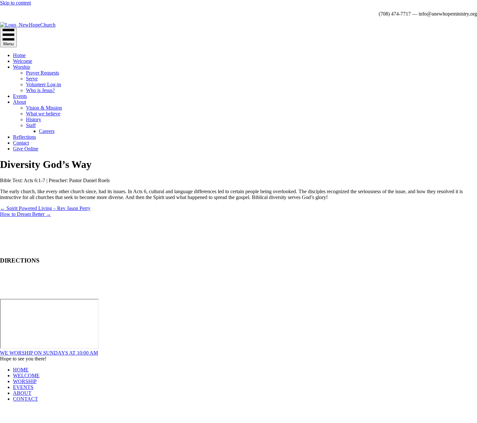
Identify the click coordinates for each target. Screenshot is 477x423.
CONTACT (25, 399)
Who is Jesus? (40, 90)
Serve (32, 78)
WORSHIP (25, 381)
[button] (49, 353)
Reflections (24, 137)
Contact (21, 143)
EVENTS (23, 387)
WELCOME (26, 375)
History (33, 119)
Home (19, 55)
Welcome (22, 61)
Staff (31, 125)
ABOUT (22, 393)
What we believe (43, 113)
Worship (21, 67)
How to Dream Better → (25, 214)
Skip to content (15, 3)
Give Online (25, 148)
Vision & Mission (44, 108)
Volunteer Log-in (43, 84)
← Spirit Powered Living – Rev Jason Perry (45, 208)
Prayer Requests (42, 73)
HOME (21, 369)
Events (20, 96)
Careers (47, 131)
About (19, 102)
